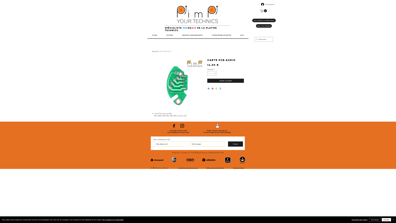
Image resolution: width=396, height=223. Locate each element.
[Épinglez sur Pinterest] (212, 88)
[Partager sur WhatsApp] (216, 88)
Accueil (155, 51)
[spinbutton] (212, 73)
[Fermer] (393, 219)
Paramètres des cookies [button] (359, 220)
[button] (264, 10)
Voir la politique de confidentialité (113, 220)
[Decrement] (209, 73)
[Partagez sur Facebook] (208, 88)
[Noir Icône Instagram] (182, 125)
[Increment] (215, 73)
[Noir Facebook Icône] (174, 125)
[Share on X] (220, 88)
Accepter (386, 220)
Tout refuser (375, 220)
